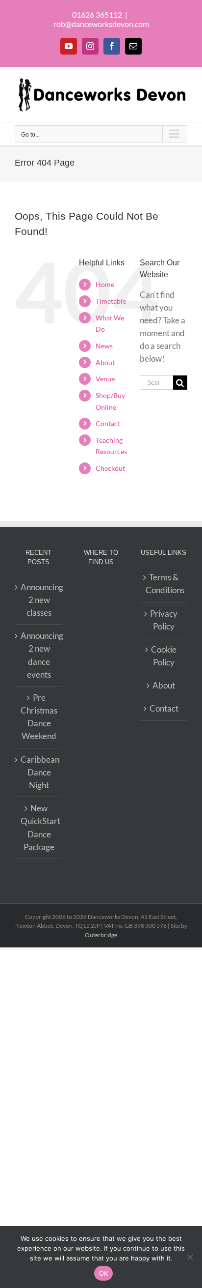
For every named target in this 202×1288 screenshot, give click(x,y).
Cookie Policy (164, 655)
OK (103, 1273)
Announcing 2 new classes (39, 600)
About (105, 362)
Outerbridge (101, 935)
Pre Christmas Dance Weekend (39, 717)
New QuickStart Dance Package (39, 827)
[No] (190, 1257)
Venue (105, 378)
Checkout (110, 468)
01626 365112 (97, 14)
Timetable (111, 301)
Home (105, 284)
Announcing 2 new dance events (39, 655)
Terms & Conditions (164, 583)
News (104, 346)
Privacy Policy (163, 619)
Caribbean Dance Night (39, 772)
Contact (108, 423)
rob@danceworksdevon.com (101, 24)
